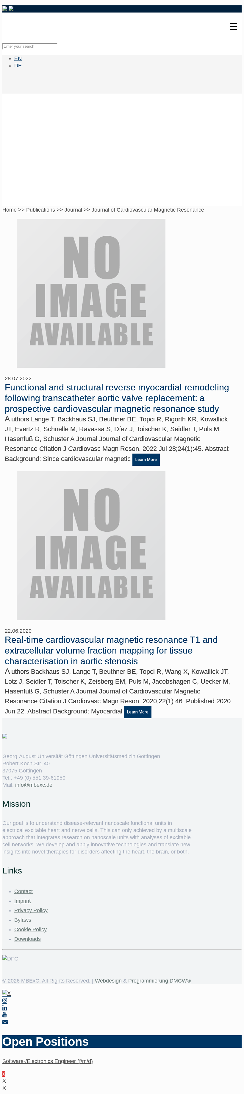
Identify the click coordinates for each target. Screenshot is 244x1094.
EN (18, 58)
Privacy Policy (31, 910)
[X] (6, 993)
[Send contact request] (5, 1022)
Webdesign (108, 981)
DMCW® (180, 981)
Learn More (146, 459)
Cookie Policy (30, 929)
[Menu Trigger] (233, 26)
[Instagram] (4, 1000)
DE (18, 66)
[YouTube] (4, 1015)
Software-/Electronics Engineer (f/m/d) (47, 1061)
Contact (23, 891)
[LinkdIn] (4, 1008)
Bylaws (22, 920)
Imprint (22, 901)
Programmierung (148, 981)
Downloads (27, 939)
